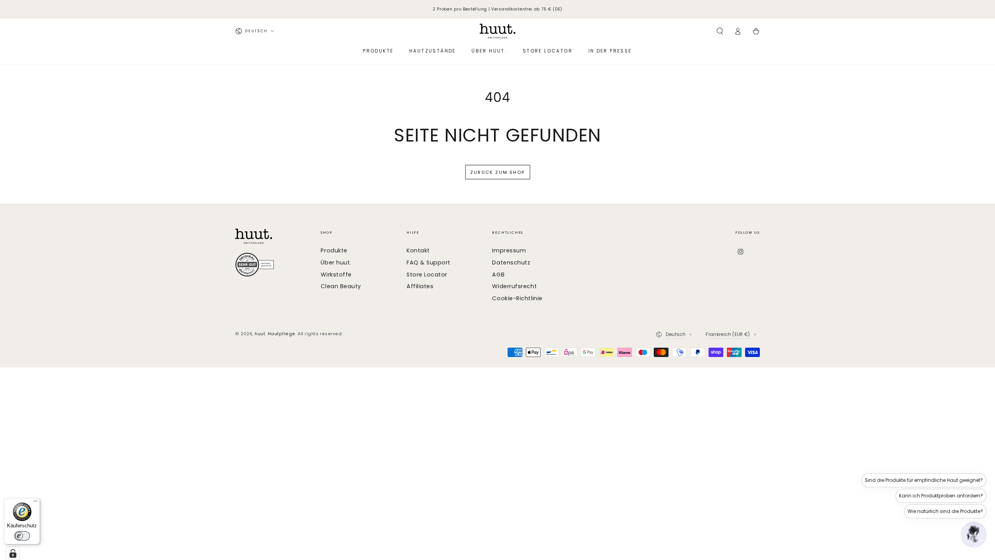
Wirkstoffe (336, 274)
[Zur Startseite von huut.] (274, 236)
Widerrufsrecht (514, 286)
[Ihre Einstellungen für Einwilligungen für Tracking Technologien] (12, 553)
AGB (498, 274)
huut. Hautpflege (275, 334)
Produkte (334, 250)
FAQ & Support (428, 262)
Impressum (509, 250)
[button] (719, 31)
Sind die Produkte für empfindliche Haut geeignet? (924, 480)
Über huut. (336, 262)
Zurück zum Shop (497, 172)
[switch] (22, 536)
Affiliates (420, 286)
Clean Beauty (341, 286)
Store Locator (427, 274)
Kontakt (418, 250)
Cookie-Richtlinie (517, 298)
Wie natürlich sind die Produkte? (945, 511)
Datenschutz (511, 262)
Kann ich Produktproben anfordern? (941, 495)
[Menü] (35, 503)
